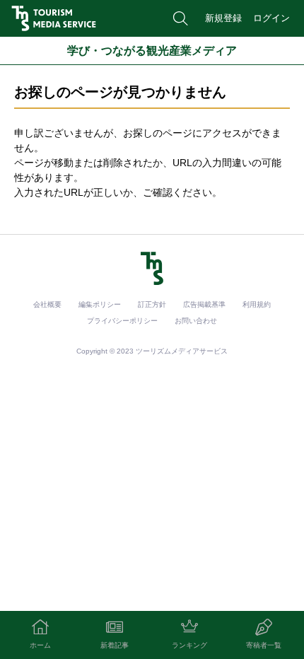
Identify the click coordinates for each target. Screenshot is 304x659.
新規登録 (223, 18)
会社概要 (47, 304)
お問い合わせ (196, 321)
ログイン (271, 18)
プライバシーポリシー (122, 321)
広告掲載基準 (204, 304)
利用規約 (256, 304)
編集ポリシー (99, 304)
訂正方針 (152, 304)
